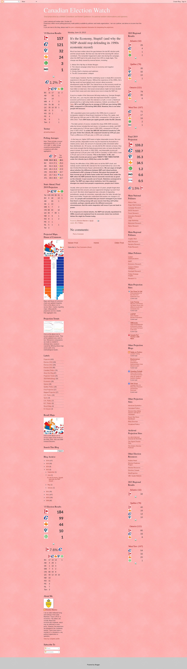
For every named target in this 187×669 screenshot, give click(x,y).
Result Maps (48, 406)
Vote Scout (134, 383)
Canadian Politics (49, 370)
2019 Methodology (49, 378)
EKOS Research (133, 210)
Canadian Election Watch (77, 10)
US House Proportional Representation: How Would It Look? (136, 363)
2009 (47, 500)
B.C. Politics (79, 223)
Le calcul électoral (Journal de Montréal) (134, 438)
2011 (47, 494)
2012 (47, 491)
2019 (47, 460)
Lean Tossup (134, 302)
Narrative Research (134, 244)
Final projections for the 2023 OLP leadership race (136, 294)
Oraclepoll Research (134, 271)
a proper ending (135, 354)
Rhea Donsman (133, 421)
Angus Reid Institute (134, 205)
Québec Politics (49, 387)
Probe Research (133, 247)
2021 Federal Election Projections (136, 316)
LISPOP (133, 314)
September (51, 472)
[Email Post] (98, 221)
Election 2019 (48, 362)
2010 (47, 497)
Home (96, 243)
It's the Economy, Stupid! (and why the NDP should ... (55, 479)
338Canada (134, 323)
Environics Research (134, 264)
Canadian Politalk (136, 371)
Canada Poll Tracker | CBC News (134, 336)
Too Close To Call (136, 291)
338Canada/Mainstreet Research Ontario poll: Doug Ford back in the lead (136, 327)
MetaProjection (133, 473)
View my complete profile (52, 639)
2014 (47, 466)
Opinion (46, 384)
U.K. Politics (48, 400)
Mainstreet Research (134, 223)
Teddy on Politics (136, 352)
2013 (47, 469)
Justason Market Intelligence (133, 267)
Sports (46, 398)
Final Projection (48, 389)
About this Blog (48, 373)
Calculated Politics (134, 408)
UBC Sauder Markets (134, 476)
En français (47, 409)
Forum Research (133, 213)
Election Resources (134, 467)
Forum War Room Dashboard (133, 418)
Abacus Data (132, 202)
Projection (47, 359)
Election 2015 (48, 367)
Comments (49, 652)
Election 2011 (48, 365)
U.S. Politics (48, 395)
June (49, 475)
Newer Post (73, 243)
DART (130, 261)
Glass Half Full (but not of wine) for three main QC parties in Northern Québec (136, 375)
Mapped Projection (49, 392)
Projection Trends (49, 376)
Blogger (97, 665)
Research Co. (132, 278)
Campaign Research (134, 208)
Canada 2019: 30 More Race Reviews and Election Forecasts (136, 387)
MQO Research (133, 241)
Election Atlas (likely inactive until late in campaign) (134, 412)
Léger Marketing (133, 220)
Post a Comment (78, 234)
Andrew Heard (132, 460)
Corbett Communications (133, 257)
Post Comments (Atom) (84, 247)
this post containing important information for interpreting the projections (91, 27)
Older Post (119, 243)
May (49, 485)
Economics (47, 381)
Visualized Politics (134, 424)
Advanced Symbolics (134, 405)
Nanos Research (133, 226)
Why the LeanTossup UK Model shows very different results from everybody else (136, 306)
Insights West (132, 239)
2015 (47, 463)
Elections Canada (133, 470)
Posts (48, 648)
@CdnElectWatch (49, 132)
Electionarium (135, 359)
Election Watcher (51, 610)
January (50, 488)
